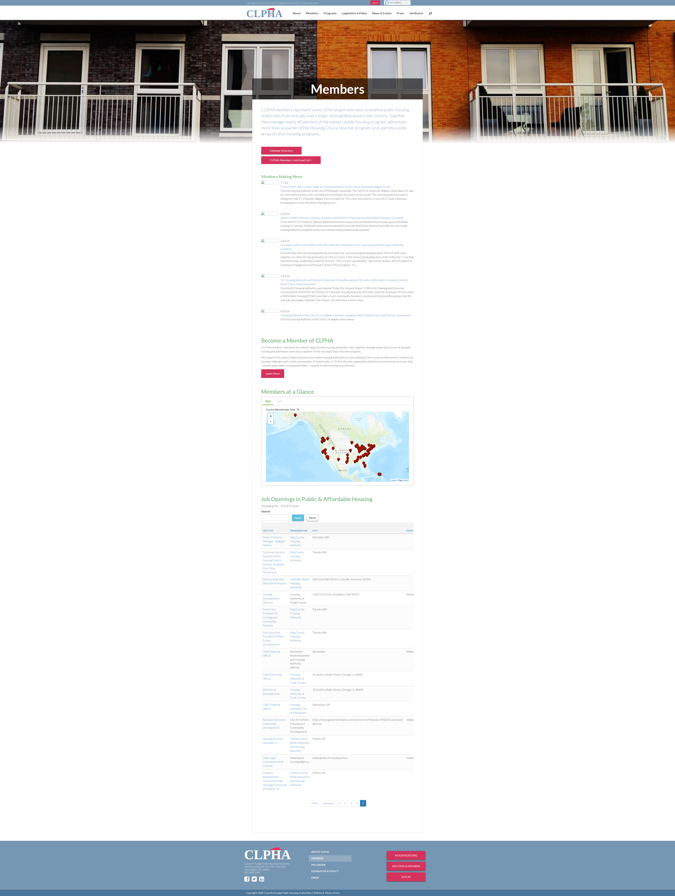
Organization (298, 530)
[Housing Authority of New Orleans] (355, 462)
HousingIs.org (406, 855)
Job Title (268, 530)
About (296, 13)
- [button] (270, 421)
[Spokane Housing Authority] (327, 439)
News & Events (382, 13)
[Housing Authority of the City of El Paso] (338, 459)
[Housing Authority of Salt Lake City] (333, 448)
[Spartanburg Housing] (363, 456)
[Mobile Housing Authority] (357, 461)
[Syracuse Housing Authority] (369, 445)
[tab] (268, 401)
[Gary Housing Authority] (357, 447)
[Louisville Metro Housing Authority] (359, 452)
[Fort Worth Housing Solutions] (347, 458)
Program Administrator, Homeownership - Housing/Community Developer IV (275, 780)
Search (430, 13)
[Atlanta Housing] (360, 457)
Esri (406, 480)
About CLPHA (320, 851)
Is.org (400, 2)
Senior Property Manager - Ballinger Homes (274, 541)
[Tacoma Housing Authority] (322, 439)
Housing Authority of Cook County (298, 678)
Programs (318, 864)
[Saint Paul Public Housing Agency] (352, 443)
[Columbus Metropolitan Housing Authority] (362, 449)
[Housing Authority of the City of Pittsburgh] (365, 449)
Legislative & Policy (354, 13)
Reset (312, 517)
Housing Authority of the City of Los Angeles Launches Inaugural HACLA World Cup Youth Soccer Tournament (346, 315)
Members (312, 13)
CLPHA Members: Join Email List (293, 161)
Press (400, 13)
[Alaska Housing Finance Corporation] (295, 415)
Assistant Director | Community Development (274, 723)
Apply (298, 517)
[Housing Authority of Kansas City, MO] (350, 450)
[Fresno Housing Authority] (325, 453)
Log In (375, 2)
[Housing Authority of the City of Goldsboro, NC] (367, 455)
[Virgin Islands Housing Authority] (380, 474)
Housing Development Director (271, 598)
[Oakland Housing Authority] (322, 452)
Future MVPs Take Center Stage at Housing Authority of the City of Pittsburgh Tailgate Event (335, 186)
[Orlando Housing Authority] (363, 463)
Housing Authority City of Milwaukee (298, 708)
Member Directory (281, 150)
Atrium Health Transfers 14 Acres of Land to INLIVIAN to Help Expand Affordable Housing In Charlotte (342, 217)
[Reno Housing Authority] (325, 450)
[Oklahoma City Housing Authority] (347, 455)
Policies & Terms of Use (327, 892)
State (409, 530)
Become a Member (406, 866)
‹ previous (328, 803)
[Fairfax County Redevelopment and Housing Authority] (367, 451)
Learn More (273, 373)
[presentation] (268, 401)
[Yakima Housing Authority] (324, 440)
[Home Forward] (322, 442)
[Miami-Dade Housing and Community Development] (365, 466)
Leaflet (394, 480)
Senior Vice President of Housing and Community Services (270, 617)
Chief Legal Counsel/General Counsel (273, 761)
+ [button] (271, 416)
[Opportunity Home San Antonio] (346, 462)
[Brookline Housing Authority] (373, 446)
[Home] (264, 12)
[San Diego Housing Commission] (328, 458)
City (315, 530)
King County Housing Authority (297, 541)
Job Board (416, 13)
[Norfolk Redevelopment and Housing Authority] (368, 453)
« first (314, 803)
